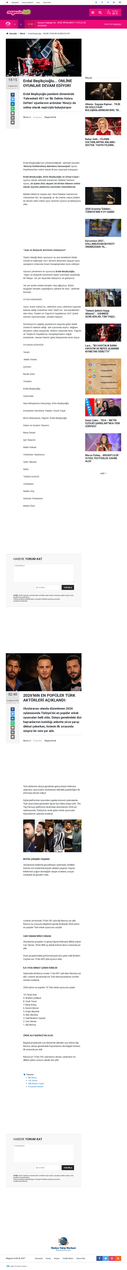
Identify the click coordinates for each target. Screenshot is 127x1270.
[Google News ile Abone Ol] (96, 2)
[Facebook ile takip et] (99, 1258)
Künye (48, 1258)
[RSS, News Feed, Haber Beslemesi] (118, 1258)
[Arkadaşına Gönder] (13, 113)
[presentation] (15, 24)
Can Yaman (32, 1080)
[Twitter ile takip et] (106, 1258)
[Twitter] (13, 99)
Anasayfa (39, 1258)
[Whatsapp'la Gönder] (13, 109)
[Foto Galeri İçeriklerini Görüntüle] (119, 2)
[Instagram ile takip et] (112, 1258)
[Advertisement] (52, 140)
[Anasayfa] (7, 2)
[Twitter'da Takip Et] (108, 2)
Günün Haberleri (27, 2)
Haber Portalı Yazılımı (18, 1266)
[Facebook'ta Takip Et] (102, 2)
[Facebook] (13, 95)
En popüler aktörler (35, 1086)
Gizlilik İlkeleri (68, 1258)
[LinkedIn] (13, 104)
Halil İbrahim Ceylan (36, 1083)
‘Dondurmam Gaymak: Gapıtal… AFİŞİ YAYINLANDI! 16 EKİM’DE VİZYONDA (64, 24)
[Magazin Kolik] (19, 12)
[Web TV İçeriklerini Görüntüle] (113, 2)
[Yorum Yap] (13, 122)
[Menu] (93, 12)
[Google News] (38, 117)
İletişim (57, 1258)
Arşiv (38, 2)
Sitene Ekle (47, 2)
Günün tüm (112, 24)
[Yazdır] (13, 118)
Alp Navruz (32, 1078)
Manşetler (15, 2)
